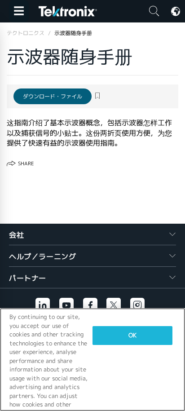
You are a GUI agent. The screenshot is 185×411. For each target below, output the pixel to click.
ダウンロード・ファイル (52, 96)
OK (132, 335)
